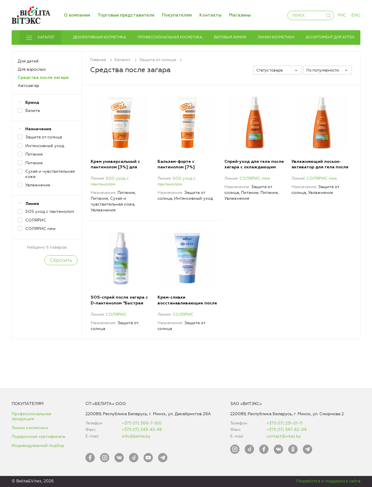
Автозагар (28, 85)
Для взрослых (32, 69)
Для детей (28, 61)
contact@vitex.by (284, 436)
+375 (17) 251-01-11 (285, 423)
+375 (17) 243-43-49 (142, 429)
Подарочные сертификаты (38, 436)
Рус (342, 15)
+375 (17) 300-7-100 (142, 423)
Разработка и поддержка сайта (328, 481)
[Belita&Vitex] (31, 14)
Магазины (240, 15)
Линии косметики (30, 427)
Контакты (210, 15)
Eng (355, 15)
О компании (77, 15)
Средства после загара (43, 78)
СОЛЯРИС (116, 314)
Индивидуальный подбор (38, 445)
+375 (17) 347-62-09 (287, 429)
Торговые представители (126, 15)
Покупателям (177, 15)
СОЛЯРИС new (254, 178)
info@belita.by (136, 436)
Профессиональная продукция (31, 416)
